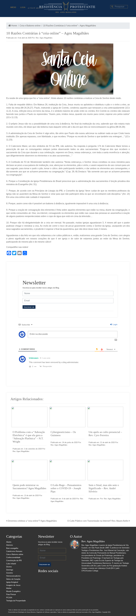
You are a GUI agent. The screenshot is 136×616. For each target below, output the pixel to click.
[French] (35, 8)
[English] (33, 8)
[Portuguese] (37, 8)
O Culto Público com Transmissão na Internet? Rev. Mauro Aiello (97, 521)
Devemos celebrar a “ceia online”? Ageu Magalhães (32, 521)
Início (13, 7)
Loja (22, 7)
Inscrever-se (29, 307)
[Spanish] (41, 8)
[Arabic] (29, 8)
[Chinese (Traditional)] (31, 8)
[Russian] (39, 8)
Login (114, 324)
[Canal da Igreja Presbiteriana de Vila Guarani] (62, 577)
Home (14, 25)
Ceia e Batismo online (30, 25)
